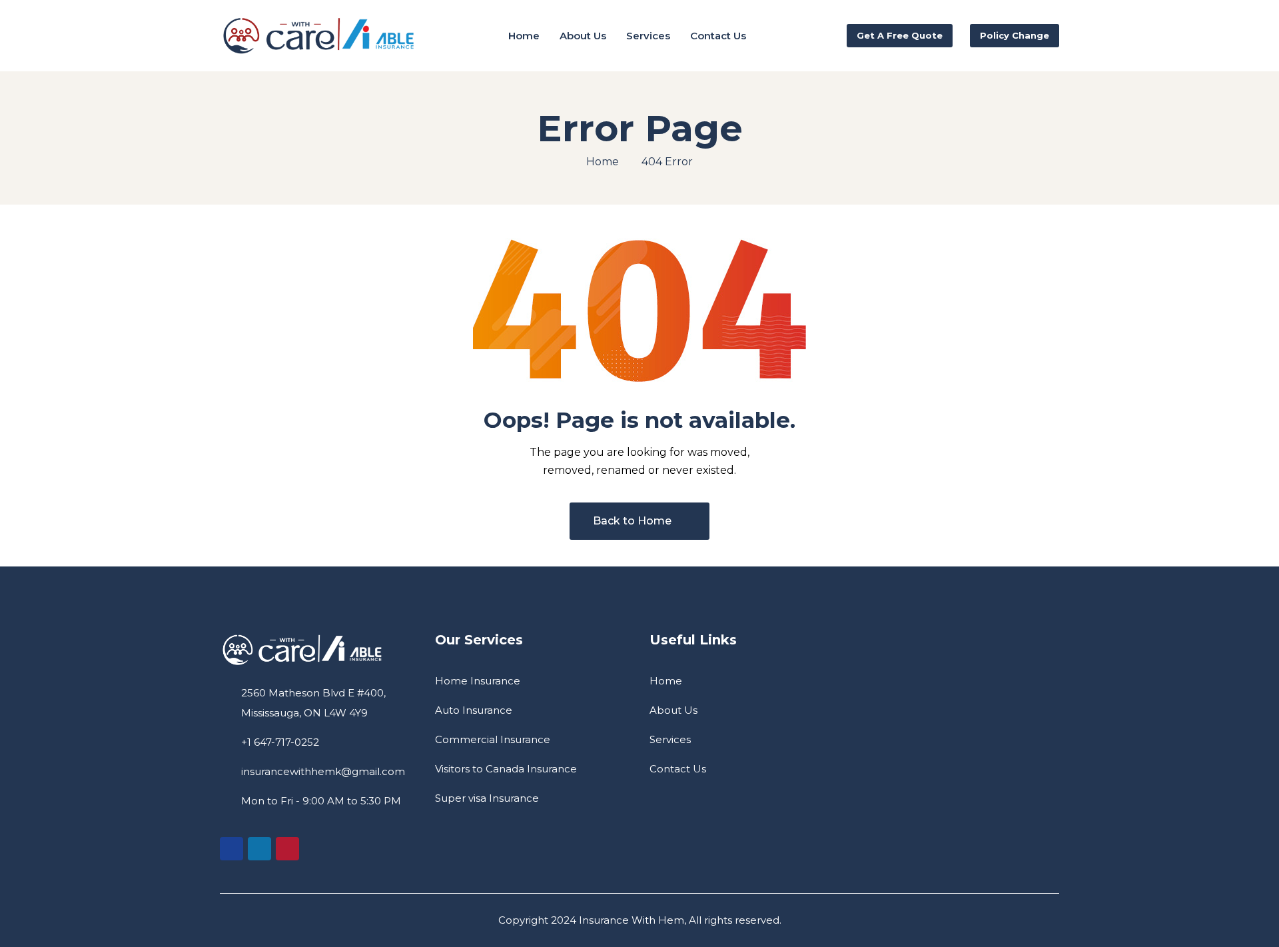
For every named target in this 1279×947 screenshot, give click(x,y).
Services (670, 739)
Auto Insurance (473, 710)
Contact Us (677, 768)
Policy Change (1014, 35)
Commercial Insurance (492, 739)
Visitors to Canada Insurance (506, 768)
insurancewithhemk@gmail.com (323, 771)
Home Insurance (477, 680)
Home (602, 161)
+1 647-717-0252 (280, 742)
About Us (673, 710)
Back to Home (632, 520)
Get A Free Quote (900, 35)
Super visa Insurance (487, 798)
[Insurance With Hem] (320, 36)
